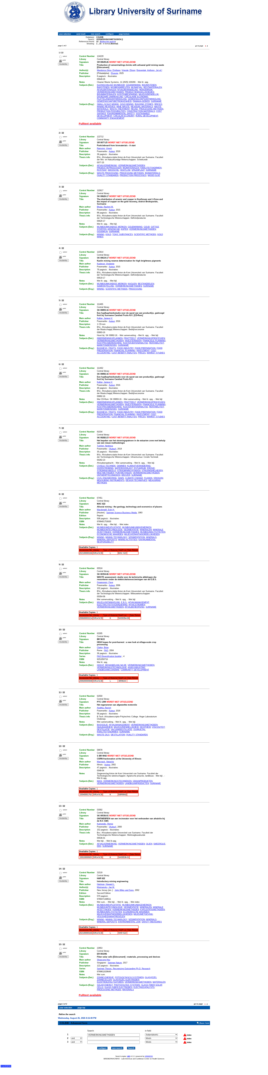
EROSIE (151, 468)
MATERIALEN (159, 982)
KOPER (124, 229)
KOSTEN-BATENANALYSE (135, 343)
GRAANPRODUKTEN (142, 781)
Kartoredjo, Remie (105, 824)
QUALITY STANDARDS (107, 175)
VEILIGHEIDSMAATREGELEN (111, 916)
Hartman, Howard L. (106, 884)
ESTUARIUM (140, 468)
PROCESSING (135, 289)
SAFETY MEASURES (152, 922)
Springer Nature (115, 963)
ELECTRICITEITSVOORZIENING (112, 605)
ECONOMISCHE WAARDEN (110, 534)
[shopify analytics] (6, 1067)
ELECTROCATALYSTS (144, 987)
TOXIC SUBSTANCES (122, 234)
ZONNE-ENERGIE (105, 977)
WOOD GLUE (154, 175)
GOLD (108, 234)
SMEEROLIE (159, 844)
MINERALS (151, 537)
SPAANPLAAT (138, 170)
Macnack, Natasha (105, 762)
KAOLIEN (132, 284)
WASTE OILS (103, 735)
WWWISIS (149, 1056)
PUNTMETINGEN (123, 473)
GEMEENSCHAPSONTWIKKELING (144, 99)
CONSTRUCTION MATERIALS (141, 111)
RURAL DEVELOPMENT (147, 116)
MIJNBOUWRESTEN (120, 87)
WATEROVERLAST (124, 468)
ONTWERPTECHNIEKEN (108, 475)
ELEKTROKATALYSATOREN (110, 982)
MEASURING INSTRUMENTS (110, 480)
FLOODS (148, 478)
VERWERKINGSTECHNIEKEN (117, 781)
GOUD (147, 227)
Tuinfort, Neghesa (105, 446)
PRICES (142, 353)
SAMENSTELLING (105, 286)
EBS (99, 846)
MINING (100, 234)
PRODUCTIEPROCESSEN (109, 168)
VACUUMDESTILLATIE (121, 729)
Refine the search (107, 41)
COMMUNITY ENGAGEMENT (110, 118)
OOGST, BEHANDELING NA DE (111, 665)
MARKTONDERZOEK (107, 345)
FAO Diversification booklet (109, 656)
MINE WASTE (123, 106)
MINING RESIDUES (106, 106)
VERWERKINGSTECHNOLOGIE (112, 667)
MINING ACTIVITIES (127, 539)
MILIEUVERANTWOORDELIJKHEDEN (142, 534)
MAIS (99, 781)
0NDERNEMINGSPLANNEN (110, 338)
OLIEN (149, 844)
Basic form (204, 1023)
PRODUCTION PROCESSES (133, 175)
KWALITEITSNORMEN (150, 168)
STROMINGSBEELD (106, 470)
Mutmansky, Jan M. (106, 887)
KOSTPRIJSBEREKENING (109, 343)
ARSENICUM (113, 229)
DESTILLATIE (103, 729)
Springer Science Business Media (121, 512)
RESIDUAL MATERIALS (142, 106)
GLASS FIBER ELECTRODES (118, 987)
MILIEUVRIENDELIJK (149, 94)
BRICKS (158, 104)
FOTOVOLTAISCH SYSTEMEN (129, 977)
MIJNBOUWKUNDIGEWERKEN (136, 527)
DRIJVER (125, 475)
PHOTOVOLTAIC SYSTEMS (127, 985)
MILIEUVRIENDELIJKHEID (126, 727)
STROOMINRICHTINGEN (128, 470)
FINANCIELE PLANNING (154, 340)
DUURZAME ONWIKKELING (110, 96)
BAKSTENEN (103, 87)
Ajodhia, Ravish (104, 708)
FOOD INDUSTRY (125, 348)
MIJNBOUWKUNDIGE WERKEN (112, 227)
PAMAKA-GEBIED (141, 101)
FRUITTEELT (130, 338)
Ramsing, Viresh (104, 148)
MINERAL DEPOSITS (107, 539)
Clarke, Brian (103, 647)
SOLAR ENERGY (105, 985)
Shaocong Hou (103, 960)
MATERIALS (128, 990)
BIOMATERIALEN (131, 168)
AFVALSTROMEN (137, 605)
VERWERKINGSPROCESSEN (151, 338)
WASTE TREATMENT (120, 109)
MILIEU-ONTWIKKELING (108, 602)
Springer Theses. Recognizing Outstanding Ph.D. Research (123, 968)
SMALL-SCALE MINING (108, 104)
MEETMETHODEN (105, 473)
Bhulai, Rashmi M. (105, 207)
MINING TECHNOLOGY (116, 537)
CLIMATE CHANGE (134, 478)
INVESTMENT (143, 350)
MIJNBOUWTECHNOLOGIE (110, 530)
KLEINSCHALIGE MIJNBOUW (111, 85)
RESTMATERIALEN (152, 87)
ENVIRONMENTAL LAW (129, 922)
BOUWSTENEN (149, 85)
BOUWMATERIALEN (106, 94)
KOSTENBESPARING (127, 94)
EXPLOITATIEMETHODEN (152, 909)
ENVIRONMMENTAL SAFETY (121, 113)
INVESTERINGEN (133, 340)
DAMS (121, 478)
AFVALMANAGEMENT (138, 602)
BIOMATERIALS (152, 173)
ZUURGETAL (139, 729)
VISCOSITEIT (158, 727)
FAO (106, 650)
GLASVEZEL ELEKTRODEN (126, 980)
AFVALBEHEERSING (134, 607)
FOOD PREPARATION (145, 348)
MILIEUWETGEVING (143, 914)
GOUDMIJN (102, 231)
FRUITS (112, 348)
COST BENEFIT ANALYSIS (124, 353)
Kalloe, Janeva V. (105, 318)
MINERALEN (146, 530)
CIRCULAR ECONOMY (123, 116)
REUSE (134, 109)
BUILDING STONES (144, 104)
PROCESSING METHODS (151, 109)
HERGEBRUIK (146, 89)
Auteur (112, 151)
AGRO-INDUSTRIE (136, 667)
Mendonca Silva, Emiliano (108, 70)
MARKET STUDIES (156, 353)
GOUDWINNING (133, 85)
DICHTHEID (145, 727)
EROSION (158, 478)
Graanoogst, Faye (105, 582)
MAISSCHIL (113, 170)
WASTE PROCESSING (107, 173)
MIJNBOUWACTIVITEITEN (152, 532)
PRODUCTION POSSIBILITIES (111, 111)
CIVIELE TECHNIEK (106, 466)
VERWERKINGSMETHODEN (110, 92)
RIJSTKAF (102, 170)
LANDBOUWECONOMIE (108, 670)
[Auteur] (112, 449)
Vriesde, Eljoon (128, 70)
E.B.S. (124, 602)
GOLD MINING (127, 104)
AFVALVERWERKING (107, 165)
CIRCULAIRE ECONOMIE (136, 96)
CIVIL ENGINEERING (107, 478)
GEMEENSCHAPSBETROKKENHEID (114, 101)
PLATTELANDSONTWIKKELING (112, 99)
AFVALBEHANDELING (127, 89)
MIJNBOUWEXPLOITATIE (109, 527)
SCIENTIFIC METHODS (145, 234)
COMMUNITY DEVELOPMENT (135, 670)
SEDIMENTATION (136, 537)
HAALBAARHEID (105, 727)
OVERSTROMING (105, 468)
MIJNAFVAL (136, 87)
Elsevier (114, 73)
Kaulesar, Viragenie (105, 264)
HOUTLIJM (125, 170)
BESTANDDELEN (146, 284)
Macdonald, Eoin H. (106, 510)
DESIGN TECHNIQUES (136, 480)
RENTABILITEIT (156, 343)
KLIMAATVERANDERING (139, 466)
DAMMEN (121, 466)
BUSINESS (102, 348)
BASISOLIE (102, 725)
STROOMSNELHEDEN (152, 470)
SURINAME (156, 101)
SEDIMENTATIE (131, 530)
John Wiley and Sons (124, 890)
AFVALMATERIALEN (106, 89)
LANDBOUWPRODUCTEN (137, 783)
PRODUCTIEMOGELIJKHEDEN (139, 92)
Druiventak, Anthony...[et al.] (149, 70)
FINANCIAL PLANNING (124, 350)
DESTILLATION (118, 735)
